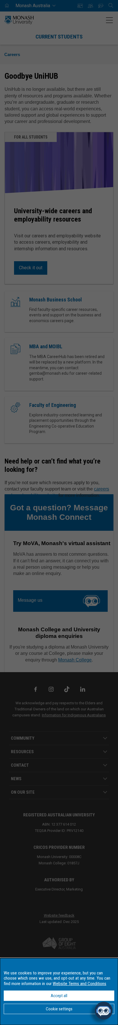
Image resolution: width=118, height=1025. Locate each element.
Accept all (59, 995)
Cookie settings (59, 1008)
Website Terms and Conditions (79, 983)
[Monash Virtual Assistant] (103, 1010)
